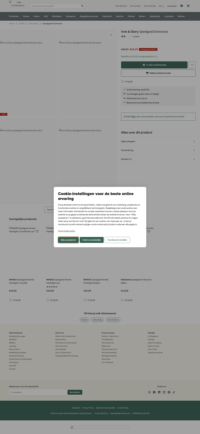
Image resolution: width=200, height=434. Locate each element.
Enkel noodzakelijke (91, 239)
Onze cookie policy (66, 230)
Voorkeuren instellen (117, 239)
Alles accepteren (68, 239)
